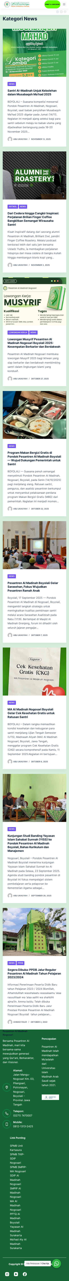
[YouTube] (61, 12)
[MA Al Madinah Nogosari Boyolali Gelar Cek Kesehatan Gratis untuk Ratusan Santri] (34, 672)
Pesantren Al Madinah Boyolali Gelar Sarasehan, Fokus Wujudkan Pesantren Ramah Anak (33, 586)
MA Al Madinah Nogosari (15, 1205)
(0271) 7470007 (22, 1115)
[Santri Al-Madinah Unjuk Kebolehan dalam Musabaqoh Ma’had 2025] (34, 53)
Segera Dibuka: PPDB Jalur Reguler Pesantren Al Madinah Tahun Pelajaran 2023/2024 (34, 973)
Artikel (13, 206)
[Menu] (64, 4)
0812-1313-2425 (23, 1126)
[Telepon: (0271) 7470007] (7, 1113)
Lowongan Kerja (18, 332)
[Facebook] (65, 12)
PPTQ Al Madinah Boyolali (15, 1218)
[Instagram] (57, 12)
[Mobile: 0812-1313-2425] (7, 1124)
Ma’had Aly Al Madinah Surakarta (18, 1244)
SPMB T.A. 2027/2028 (52, 4)
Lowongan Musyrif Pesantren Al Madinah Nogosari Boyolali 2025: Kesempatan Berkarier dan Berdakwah (34, 343)
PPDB (20, 963)
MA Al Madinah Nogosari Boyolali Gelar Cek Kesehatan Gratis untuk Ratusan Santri (31, 713)
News (12, 84)
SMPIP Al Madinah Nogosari (15, 1193)
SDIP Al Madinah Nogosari (15, 1180)
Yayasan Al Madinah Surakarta (16, 1231)
